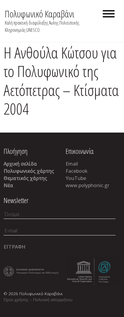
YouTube (76, 178)
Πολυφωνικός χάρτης (29, 171)
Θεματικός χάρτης (25, 178)
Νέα (8, 185)
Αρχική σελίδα (20, 163)
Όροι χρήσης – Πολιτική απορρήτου (38, 299)
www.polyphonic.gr (87, 185)
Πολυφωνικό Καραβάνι (39, 13)
